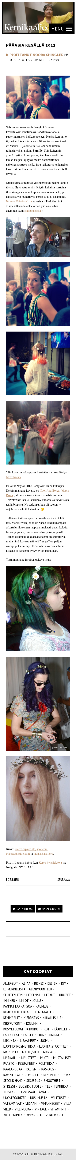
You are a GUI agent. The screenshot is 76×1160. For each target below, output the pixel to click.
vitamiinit (58, 1109)
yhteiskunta (13, 1114)
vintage (41, 1109)
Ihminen (9, 1000)
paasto (8, 1063)
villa (67, 1103)
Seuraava (63, 879)
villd (7, 1109)
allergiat (10, 983)
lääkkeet (61, 1029)
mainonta (10, 1051)
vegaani (31, 1103)
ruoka (65, 1074)
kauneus (42, 1006)
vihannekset (50, 1103)
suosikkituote (30, 1086)
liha (41, 1034)
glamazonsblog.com (18, 854)
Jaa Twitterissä (25, 908)
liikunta (9, 1040)
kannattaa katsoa (17, 1006)
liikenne (54, 1034)
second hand (13, 1080)
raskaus (47, 1069)
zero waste (55, 1114)
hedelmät (33, 994)
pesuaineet (26, 1063)
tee (47, 1086)
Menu (57, 28)
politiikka (46, 1063)
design (52, 983)
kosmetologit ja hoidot (21, 1029)
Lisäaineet (28, 1040)
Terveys (9, 1091)
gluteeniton (13, 994)
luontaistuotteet (53, 1046)
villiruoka (23, 1109)
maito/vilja (30, 1051)
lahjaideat (11, 1034)
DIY (63, 983)
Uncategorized (14, 1097)
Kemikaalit (43, 1011)
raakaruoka (12, 1069)
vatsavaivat (12, 1103)
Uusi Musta (38, 1097)
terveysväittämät (33, 1091)
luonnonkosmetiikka (19, 1046)
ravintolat (12, 1074)
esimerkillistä (14, 989)
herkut (49, 994)
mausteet (28, 1057)
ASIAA (26, 983)
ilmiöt (24, 1000)
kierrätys (31, 1017)
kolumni (32, 1023)
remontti (32, 1074)
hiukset (65, 994)
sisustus (33, 1080)
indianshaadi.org (43, 854)
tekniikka (61, 1086)
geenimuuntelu (40, 989)
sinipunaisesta (32, 211)
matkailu (10, 1057)
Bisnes (39, 983)
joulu (37, 1000)
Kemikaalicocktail (17, 1011)
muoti (44, 1057)
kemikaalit (11, 1017)
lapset (28, 1034)
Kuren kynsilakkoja (50, 862)
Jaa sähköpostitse (51, 908)
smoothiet (52, 1080)
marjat (48, 1051)
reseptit (50, 1074)
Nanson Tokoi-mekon (19, 201)
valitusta (58, 1097)
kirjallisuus (52, 1017)
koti (47, 1029)
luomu (44, 1040)
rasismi (32, 1069)
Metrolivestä (13, 477)
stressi (9, 1086)
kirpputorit (12, 1023)
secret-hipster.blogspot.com (31, 849)
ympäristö (34, 1114)
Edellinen (12, 879)
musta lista (62, 1057)
